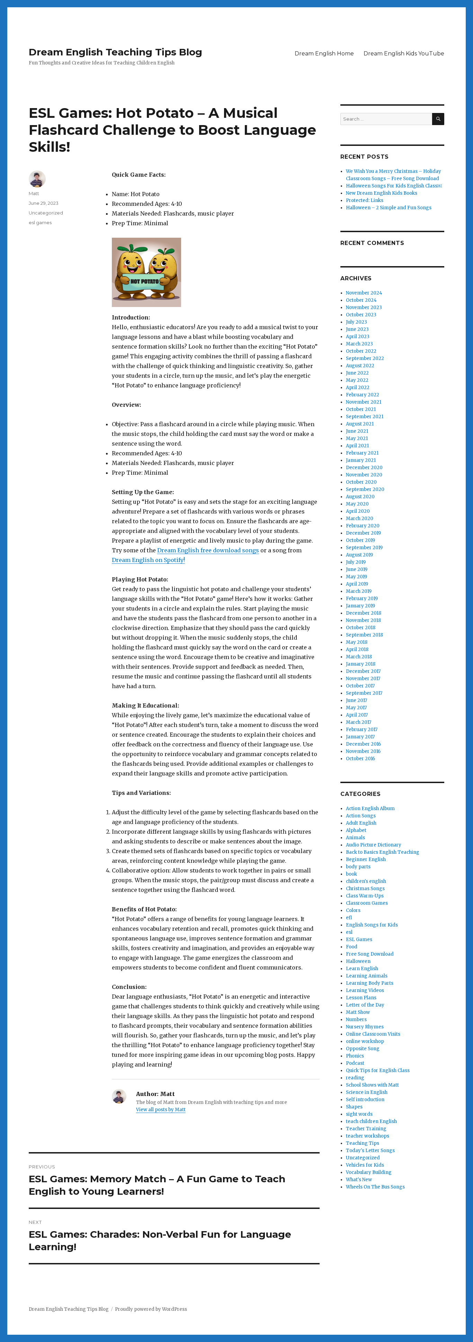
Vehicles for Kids (365, 1165)
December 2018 (363, 613)
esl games (40, 222)
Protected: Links (364, 200)
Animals (355, 838)
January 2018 (360, 664)
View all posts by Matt (161, 1110)
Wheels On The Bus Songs (375, 1187)
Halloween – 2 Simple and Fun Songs (388, 208)
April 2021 (357, 446)
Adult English (361, 823)
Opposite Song (363, 1049)
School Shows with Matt (372, 1085)
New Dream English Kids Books (381, 193)
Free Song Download (370, 954)
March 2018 (359, 657)
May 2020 (357, 504)
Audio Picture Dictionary (373, 845)
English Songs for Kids (372, 925)
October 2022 (361, 351)
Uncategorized (46, 213)
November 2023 (364, 307)
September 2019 (364, 548)
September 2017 (364, 693)
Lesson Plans (361, 998)
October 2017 (360, 686)
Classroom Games (367, 903)
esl (349, 932)
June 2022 (357, 373)
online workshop (365, 1041)
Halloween (358, 961)
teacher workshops (367, 1136)
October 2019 (360, 540)
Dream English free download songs (208, 550)
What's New (359, 1180)
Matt (34, 193)
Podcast (355, 1063)
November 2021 (363, 402)
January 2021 (361, 460)
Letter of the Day (365, 1005)
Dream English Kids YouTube (404, 53)
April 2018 (357, 649)
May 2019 (356, 577)
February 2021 (362, 453)
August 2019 (359, 555)
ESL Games (359, 939)
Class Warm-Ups (365, 896)
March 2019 (359, 591)
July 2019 (356, 562)
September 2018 (364, 635)
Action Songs (361, 816)
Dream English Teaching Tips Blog (115, 52)
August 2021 (360, 424)
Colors (353, 910)
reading (355, 1078)
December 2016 (363, 744)
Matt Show (358, 1012)
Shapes (354, 1107)
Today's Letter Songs (370, 1151)
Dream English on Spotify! (148, 559)
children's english (366, 881)
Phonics (355, 1056)
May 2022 (357, 380)
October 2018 (360, 628)
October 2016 (360, 759)
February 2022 (362, 395)
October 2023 (361, 315)
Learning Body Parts (369, 983)
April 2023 (357, 337)
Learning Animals (366, 976)
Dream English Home (324, 53)
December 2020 (364, 468)
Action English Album (370, 809)
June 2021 (357, 431)
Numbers (356, 1020)
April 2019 (357, 584)
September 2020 (365, 489)
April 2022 (357, 388)
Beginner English (366, 859)
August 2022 (360, 366)
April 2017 (357, 715)
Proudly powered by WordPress (151, 1309)
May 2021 (357, 438)
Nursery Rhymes (365, 1027)
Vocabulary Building (369, 1172)
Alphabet (356, 830)
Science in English (366, 1092)
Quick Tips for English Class (378, 1070)
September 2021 (364, 417)
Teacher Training (366, 1129)
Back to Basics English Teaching (382, 852)
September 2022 (365, 358)
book (351, 874)
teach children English (371, 1121)
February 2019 (362, 599)
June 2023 (357, 329)
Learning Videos (365, 990)
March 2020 (359, 518)
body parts (358, 867)
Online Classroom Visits (373, 1034)
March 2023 (359, 344)
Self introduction (365, 1100)
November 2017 (363, 679)
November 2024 (364, 293)
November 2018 (363, 620)
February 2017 (361, 730)
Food (351, 947)
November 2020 (364, 475)
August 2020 (360, 497)
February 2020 (363, 526)
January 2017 (360, 737)
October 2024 (361, 300)
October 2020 (361, 482)
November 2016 (363, 751)
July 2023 (356, 322)
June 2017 (356, 700)
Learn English (362, 969)
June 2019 (356, 569)
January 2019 (360, 606)
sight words (359, 1114)
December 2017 (363, 671)
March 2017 (358, 722)
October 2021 (361, 409)
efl (349, 918)
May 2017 (356, 708)
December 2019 (363, 533)
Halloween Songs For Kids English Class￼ (394, 186)
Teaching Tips (362, 1143)
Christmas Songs (365, 889)
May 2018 (356, 642)
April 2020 (358, 511)
